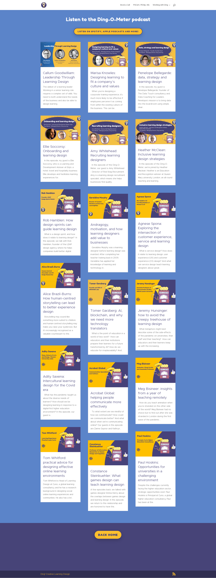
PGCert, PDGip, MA (141, 5)
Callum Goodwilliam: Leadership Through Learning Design (59, 77)
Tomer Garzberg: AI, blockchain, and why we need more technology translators (106, 319)
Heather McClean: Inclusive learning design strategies (152, 154)
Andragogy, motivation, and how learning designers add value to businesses (106, 233)
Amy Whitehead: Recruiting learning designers (105, 155)
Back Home (108, 534)
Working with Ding (160, 5)
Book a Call (125, 5)
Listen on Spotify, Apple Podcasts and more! (108, 31)
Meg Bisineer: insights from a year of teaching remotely (155, 393)
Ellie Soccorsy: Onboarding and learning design (55, 151)
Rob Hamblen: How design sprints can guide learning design (60, 225)
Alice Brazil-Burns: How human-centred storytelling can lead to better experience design (59, 303)
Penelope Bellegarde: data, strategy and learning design (155, 77)
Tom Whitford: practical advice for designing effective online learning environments (58, 467)
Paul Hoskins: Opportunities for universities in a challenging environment (151, 471)
